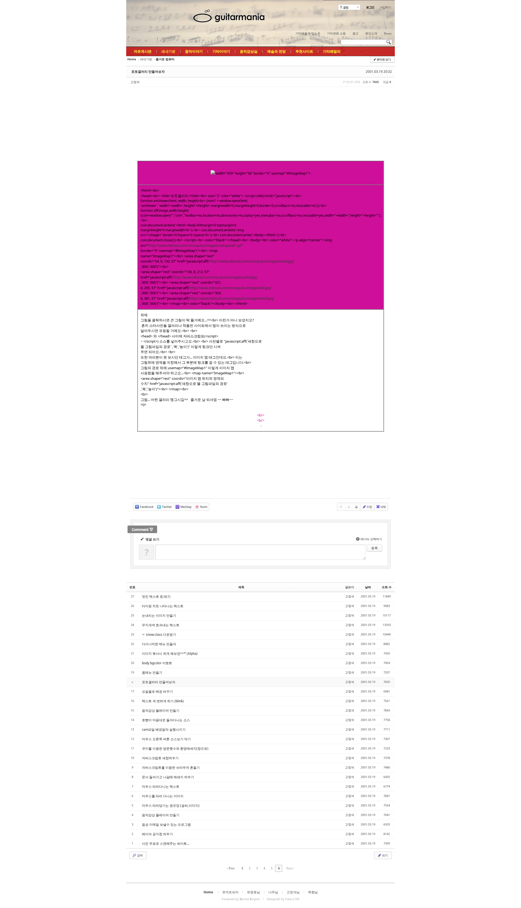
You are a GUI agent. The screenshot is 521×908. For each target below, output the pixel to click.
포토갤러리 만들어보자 (148, 71)
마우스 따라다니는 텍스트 (160, 786)
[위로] (341, 507)
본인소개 (371, 33)
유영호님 (253, 892)
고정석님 (293, 892)
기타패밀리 (332, 51)
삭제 (383, 507)
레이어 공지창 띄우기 (157, 834)
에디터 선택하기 (369, 539)
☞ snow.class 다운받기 (159, 634)
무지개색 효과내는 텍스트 (160, 625)
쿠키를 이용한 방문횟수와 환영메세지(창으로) (175, 748)
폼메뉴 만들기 (152, 672)
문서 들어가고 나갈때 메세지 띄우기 (168, 777)
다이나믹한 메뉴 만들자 (159, 644)
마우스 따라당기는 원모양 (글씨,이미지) (170, 805)
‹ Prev (231, 868)
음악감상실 (249, 51)
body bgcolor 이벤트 (157, 663)
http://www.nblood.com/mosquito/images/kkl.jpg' (230, 287)
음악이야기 (194, 51)
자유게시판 (142, 51)
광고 (355, 33)
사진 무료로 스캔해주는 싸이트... (165, 843)
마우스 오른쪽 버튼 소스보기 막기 (166, 739)
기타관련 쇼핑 (336, 33)
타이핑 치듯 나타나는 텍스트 (162, 606)
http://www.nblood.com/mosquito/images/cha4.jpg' (251, 261)
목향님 (313, 892)
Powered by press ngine (241, 899)
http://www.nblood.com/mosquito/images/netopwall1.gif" (195, 245)
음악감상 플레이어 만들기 (160, 710)
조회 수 (387, 587)
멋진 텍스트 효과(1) (156, 596)
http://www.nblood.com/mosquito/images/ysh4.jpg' (215, 277)
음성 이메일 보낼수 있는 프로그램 (166, 824)
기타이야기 (221, 51)
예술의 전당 (276, 51)
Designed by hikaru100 (283, 899)
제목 (241, 587)
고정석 (135, 82)
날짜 (368, 587)
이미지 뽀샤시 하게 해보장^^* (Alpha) (170, 653)
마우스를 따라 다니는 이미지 (162, 796)
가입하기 (385, 7)
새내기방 (168, 51)
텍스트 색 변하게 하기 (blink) (163, 701)
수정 (369, 507)
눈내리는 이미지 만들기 (159, 615)
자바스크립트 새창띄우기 (160, 758)
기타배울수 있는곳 (308, 33)
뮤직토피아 (230, 892)
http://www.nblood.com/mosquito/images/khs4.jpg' (232, 298)
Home (388, 33)
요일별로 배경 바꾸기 (157, 691)
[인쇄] (356, 507)
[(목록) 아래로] (348, 507)
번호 (132, 587)
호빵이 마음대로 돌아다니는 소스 (166, 720)
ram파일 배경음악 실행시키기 (164, 729)
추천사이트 (304, 51)
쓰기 (384, 855)
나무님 (273, 892)
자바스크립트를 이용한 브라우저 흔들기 (171, 767)
